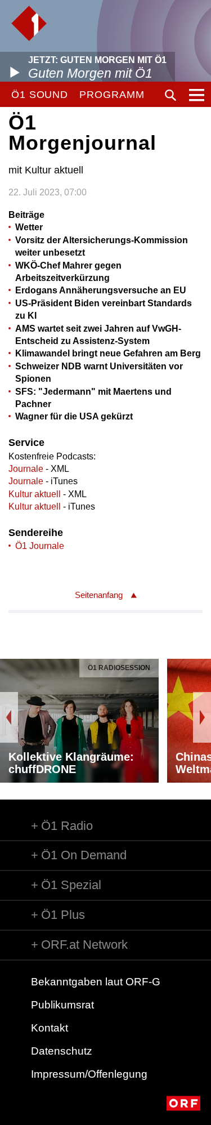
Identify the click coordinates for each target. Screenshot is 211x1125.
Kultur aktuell (34, 494)
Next (202, 717)
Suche (170, 95)
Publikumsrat (62, 1005)
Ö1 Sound (39, 94)
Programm (111, 94)
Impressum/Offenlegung (89, 1074)
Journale (25, 469)
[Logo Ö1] (29, 23)
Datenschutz (61, 1051)
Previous (9, 717)
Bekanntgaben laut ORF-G (95, 982)
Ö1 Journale (39, 546)
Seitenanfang (99, 595)
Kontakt (49, 1028)
